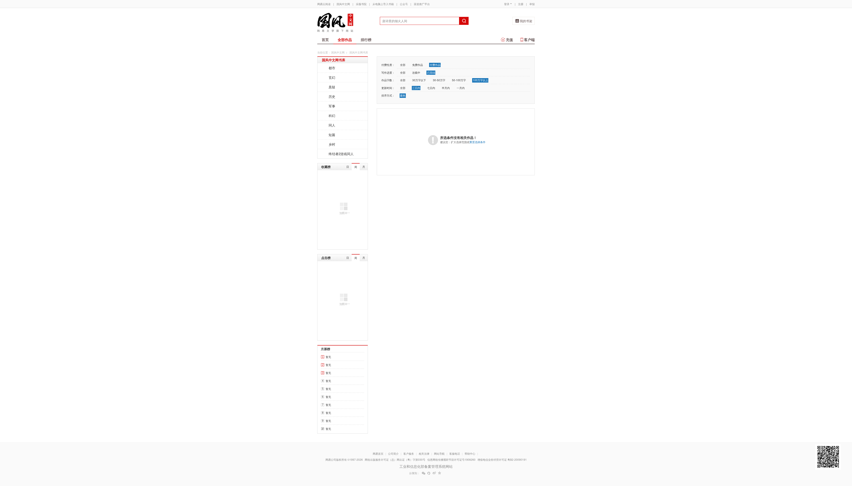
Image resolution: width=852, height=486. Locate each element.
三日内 (416, 88)
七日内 (431, 88)
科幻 (332, 115)
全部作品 (345, 39)
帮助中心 (470, 453)
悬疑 (332, 87)
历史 (332, 96)
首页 (325, 39)
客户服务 (408, 453)
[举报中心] (546, 460)
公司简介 (393, 453)
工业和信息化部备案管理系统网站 (426, 466)
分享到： (414, 473)
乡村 (332, 144)
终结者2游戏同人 (341, 153)
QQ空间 (439, 473)
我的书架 (526, 21)
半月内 (446, 88)
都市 (332, 67)
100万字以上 (480, 80)
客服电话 (454, 453)
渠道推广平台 (422, 4)
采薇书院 (361, 4)
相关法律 (424, 453)
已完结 (431, 72)
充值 (509, 39)
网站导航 (439, 453)
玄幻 (332, 77)
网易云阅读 (324, 4)
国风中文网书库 (333, 59)
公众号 (404, 4)
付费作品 (435, 65)
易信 (429, 473)
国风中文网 (343, 4)
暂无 (328, 357)
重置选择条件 (477, 142)
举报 (532, 4)
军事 (332, 106)
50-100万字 (459, 80)
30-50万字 (439, 80)
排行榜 (366, 39)
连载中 (416, 72)
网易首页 (378, 453)
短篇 (332, 134)
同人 (332, 125)
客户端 (529, 39)
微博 (434, 473)
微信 (423, 473)
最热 (402, 95)
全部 (402, 65)
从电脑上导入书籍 (383, 4)
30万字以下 (419, 80)
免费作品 (417, 65)
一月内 (461, 88)
